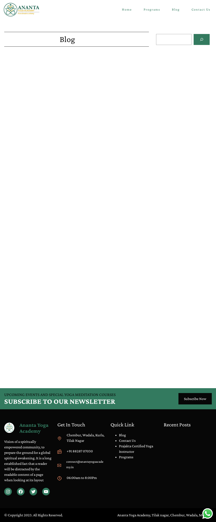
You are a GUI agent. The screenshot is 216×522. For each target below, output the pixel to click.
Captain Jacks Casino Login (24, 171)
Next (145, 368)
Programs (126, 457)
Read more (191, 79)
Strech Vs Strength (177, 167)
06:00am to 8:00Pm (82, 478)
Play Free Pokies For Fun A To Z (27, 97)
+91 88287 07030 (80, 451)
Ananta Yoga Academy (34, 428)
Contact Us (127, 440)
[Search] (202, 39)
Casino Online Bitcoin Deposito (180, 116)
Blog (168, 162)
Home (127, 9)
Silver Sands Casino (18, 272)
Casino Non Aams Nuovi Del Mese (181, 66)
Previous (10, 368)
